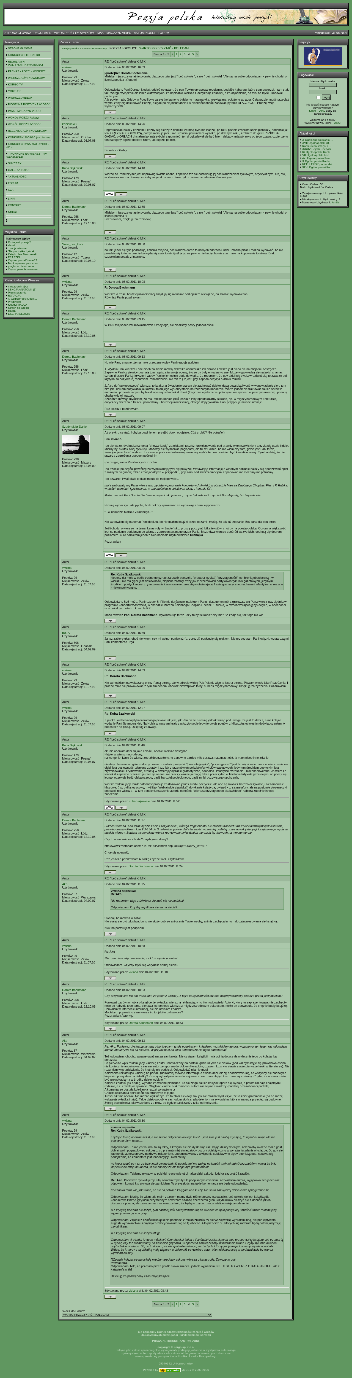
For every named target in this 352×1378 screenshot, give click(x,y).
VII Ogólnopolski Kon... (317, 155)
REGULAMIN (42, 32)
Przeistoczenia (17, 292)
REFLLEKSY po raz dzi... (318, 164)
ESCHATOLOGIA (19, 313)
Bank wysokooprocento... (24, 263)
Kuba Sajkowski (72, 168)
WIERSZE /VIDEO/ (20, 97)
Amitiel (336, 202)
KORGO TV (15, 84)
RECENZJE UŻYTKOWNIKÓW (27, 130)
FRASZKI (14, 257)
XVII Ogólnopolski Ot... (316, 142)
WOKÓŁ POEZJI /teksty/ (23, 117)
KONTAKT (14, 205)
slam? (11, 245)
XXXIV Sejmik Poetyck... (317, 148)
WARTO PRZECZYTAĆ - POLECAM (164, 48)
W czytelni (14, 301)
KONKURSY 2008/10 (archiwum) (29, 137)
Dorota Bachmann (74, 206)
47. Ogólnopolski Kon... (317, 158)
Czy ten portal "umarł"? (22, 260)
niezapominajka (18, 286)
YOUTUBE (14, 91)
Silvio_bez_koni (72, 244)
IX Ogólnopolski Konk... (317, 152)
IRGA (66, 632)
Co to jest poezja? (19, 242)
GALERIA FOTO (18, 169)
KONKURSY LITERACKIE (24, 54)
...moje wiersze (17, 248)
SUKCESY (14, 163)
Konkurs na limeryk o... (316, 145)
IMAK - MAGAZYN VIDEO (114, 32)
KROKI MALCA (17, 304)
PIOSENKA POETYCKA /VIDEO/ (29, 104)
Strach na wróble (18, 307)
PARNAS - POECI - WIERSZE (27, 71)
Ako (64, 884)
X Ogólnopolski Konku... (317, 139)
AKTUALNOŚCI (144, 32)
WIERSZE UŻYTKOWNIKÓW (74, 32)
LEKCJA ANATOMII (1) (22, 289)
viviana (67, 67)
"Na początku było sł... (22, 251)
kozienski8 (69, 124)
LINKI (11, 198)
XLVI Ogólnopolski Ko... (317, 167)
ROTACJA (14, 295)
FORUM (163, 32)
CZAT (11, 189)
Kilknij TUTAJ (317, 110)
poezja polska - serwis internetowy (84, 48)
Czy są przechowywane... (24, 269)
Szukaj (12, 211)
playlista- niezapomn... (22, 266)
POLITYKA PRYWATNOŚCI (25, 64)
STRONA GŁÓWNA (17, 32)
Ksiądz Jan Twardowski (22, 254)
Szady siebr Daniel (74, 426)
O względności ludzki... (22, 298)
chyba (12, 310)
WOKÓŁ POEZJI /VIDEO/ (24, 124)
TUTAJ (336, 122)
